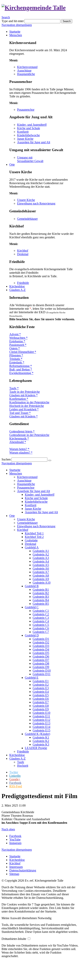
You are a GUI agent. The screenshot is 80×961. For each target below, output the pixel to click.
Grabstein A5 (41, 565)
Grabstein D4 (41, 649)
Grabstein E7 (41, 702)
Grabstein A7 (41, 572)
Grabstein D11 (41, 674)
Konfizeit (23, 131)
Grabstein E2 (41, 684)
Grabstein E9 (41, 709)
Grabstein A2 (41, 554)
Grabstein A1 (41, 551)
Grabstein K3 (41, 744)
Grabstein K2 (41, 741)
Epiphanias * (17, 341)
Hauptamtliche (26, 74)
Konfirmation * (18, 398)
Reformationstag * (20, 366)
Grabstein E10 (41, 712)
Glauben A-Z (17, 758)
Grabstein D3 (41, 646)
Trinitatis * (15, 359)
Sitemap (14, 874)
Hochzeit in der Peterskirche (26, 405)
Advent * (15, 334)
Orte (12, 515)
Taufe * (14, 388)
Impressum (16, 867)
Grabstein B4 (41, 600)
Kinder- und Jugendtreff (32, 124)
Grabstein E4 (41, 691)
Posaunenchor (25, 109)
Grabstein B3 (41, 596)
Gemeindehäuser (27, 218)
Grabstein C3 (41, 617)
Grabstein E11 (41, 716)
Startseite (14, 470)
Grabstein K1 (41, 737)
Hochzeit (22, 765)
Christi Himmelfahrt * (22, 352)
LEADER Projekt (36, 748)
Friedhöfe (23, 282)
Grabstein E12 (41, 719)
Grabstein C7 (41, 631)
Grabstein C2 (41, 614)
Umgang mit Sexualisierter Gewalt (30, 159)
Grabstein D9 (41, 667)
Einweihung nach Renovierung (36, 203)
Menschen (15, 473)
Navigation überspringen (17, 25)
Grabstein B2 (41, 593)
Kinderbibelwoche (28, 135)
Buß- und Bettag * (20, 369)
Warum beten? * (19, 449)
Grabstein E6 (41, 698)
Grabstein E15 (41, 730)
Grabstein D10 (42, 670)
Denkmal (22, 254)
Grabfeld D (32, 635)
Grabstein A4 (41, 561)
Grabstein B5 (41, 603)
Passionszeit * (17, 344)
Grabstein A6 (41, 568)
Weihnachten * (18, 337)
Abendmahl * (17, 442)
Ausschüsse (24, 70)
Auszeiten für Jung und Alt (33, 142)
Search (6, 17)
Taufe (20, 762)
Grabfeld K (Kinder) (37, 734)
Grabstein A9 (41, 579)
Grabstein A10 (41, 582)
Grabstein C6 (41, 628)
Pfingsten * (16, 355)
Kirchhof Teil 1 (34, 533)
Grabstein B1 (41, 589)
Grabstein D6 (41, 656)
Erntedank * (16, 362)
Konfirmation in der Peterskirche (29, 402)
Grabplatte (31, 540)
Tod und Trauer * (20, 413)
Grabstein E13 (41, 723)
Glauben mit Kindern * (23, 395)
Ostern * (14, 348)
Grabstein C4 (41, 621)
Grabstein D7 (41, 660)
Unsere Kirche (26, 200)
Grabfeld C (32, 607)
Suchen (6, 459)
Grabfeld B (32, 586)
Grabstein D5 (41, 653)
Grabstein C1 (41, 610)
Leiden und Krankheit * (24, 409)
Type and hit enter (13, 21)
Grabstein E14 (41, 727)
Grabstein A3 (41, 558)
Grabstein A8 (41, 575)
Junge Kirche (25, 138)
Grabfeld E (31, 677)
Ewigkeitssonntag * (21, 373)
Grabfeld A (32, 547)
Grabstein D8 (41, 663)
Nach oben (8, 829)
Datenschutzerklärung (22, 870)
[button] (20, 918)
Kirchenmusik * (19, 438)
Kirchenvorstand (27, 67)
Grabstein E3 (41, 688)
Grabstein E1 (41, 681)
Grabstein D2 (41, 642)
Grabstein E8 (41, 705)
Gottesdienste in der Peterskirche (29, 435)
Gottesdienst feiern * (22, 431)
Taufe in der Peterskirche (24, 391)
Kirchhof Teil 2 (34, 536)
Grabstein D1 (41, 639)
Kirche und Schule (28, 128)
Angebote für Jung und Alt (33, 491)
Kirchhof (22, 250)
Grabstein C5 (41, 624)
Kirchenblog (17, 755)
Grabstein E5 (41, 695)
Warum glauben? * (20, 452)
